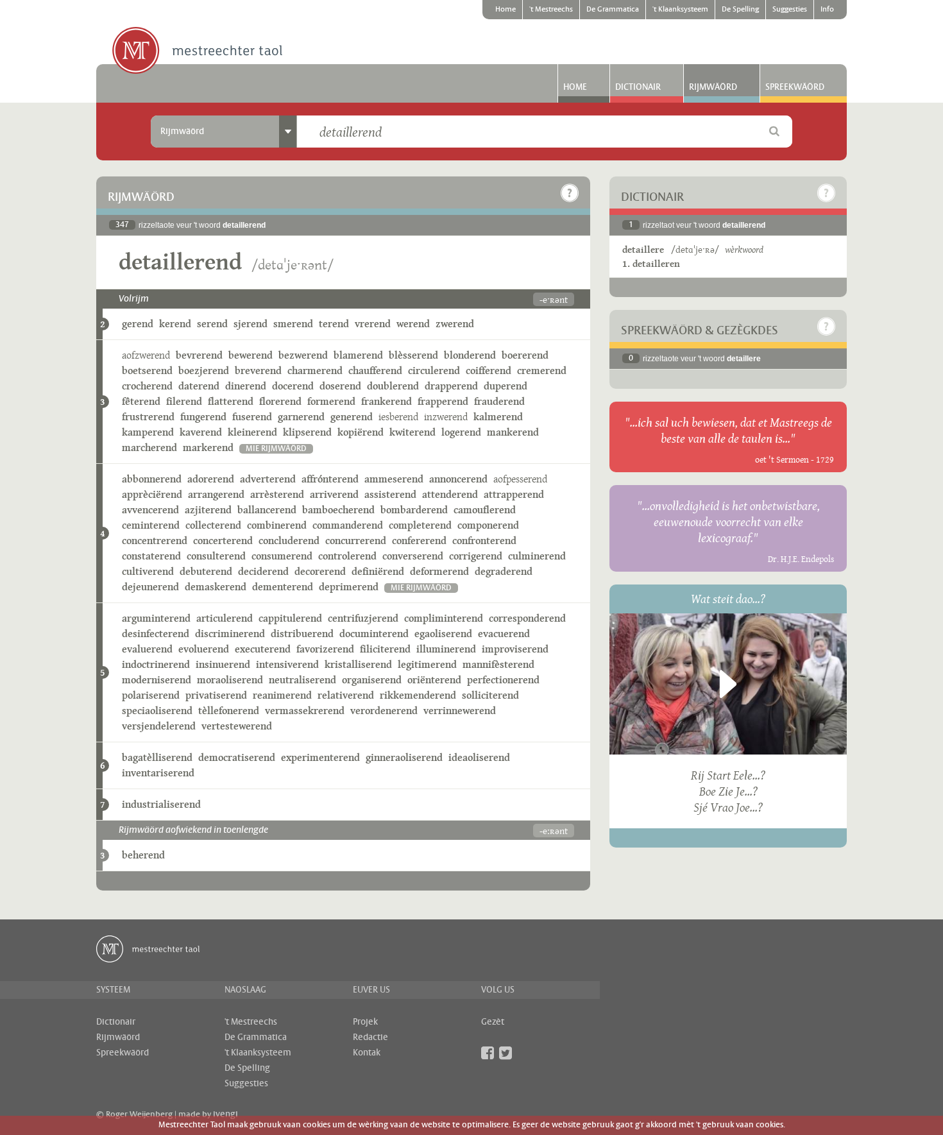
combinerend (277, 525)
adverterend (268, 479)
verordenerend (384, 710)
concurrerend (355, 540)
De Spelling (740, 9)
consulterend (216, 556)
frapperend (443, 401)
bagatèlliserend (157, 757)
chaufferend (375, 370)
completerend (420, 525)
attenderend (450, 494)
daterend (198, 386)
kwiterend (412, 432)
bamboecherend (338, 509)
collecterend (213, 525)
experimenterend (320, 757)
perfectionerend (503, 679)
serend (212, 323)
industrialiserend (161, 804)
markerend (208, 447)
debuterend (206, 571)
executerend (263, 649)
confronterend (484, 540)
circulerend (434, 370)
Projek (365, 1022)
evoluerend (203, 649)
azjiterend (208, 509)
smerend (293, 323)
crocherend (147, 386)
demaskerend (215, 586)
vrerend (373, 323)
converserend (412, 556)
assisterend (390, 494)
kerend (175, 323)
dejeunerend (150, 586)
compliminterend (443, 618)
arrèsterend (277, 494)
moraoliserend (230, 679)
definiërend (378, 571)
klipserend (307, 432)
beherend (143, 855)
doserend (340, 386)
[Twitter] (505, 1052)
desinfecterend (155, 633)
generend (351, 416)
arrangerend (216, 494)
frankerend (386, 401)
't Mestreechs (551, 9)
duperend (505, 386)
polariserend (151, 695)
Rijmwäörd (713, 87)
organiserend (372, 679)
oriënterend (434, 679)
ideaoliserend (479, 757)
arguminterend (156, 618)
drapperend (451, 386)
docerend (293, 386)
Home (505, 9)
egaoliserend (443, 633)
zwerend (455, 323)
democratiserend (236, 757)
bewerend (250, 355)
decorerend (320, 571)
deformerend (439, 571)
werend (413, 323)
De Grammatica (612, 9)
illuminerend (446, 649)
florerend (280, 401)
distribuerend (302, 633)
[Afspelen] (728, 683)
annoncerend (458, 479)
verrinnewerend (459, 710)
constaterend (151, 556)
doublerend (393, 386)
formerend (331, 401)
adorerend (210, 479)
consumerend (281, 556)
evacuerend (504, 633)
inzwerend (446, 416)
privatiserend (216, 695)
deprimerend (348, 586)
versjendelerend (159, 726)
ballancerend (266, 509)
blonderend (470, 355)
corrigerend (475, 556)
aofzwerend (146, 355)
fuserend (252, 416)
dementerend (282, 586)
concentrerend (154, 540)
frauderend (499, 401)
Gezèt (492, 1022)
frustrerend (148, 416)
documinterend (374, 633)
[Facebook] (487, 1052)
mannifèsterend (498, 664)
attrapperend (514, 494)
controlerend (347, 556)
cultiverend (148, 571)
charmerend (315, 370)
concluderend (289, 540)
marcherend (149, 447)
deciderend (263, 571)
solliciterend (490, 695)
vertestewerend (236, 726)
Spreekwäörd (794, 87)
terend (334, 323)
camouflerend (485, 509)
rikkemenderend (418, 695)
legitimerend (427, 664)
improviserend (515, 649)
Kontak (366, 1053)
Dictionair (638, 87)
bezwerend (303, 355)
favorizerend (325, 649)
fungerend (203, 416)
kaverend (201, 432)
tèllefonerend (228, 710)
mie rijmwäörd (276, 449)
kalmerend (498, 416)
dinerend (245, 386)
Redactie (370, 1037)
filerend (184, 401)
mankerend (513, 432)
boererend (525, 355)
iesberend (398, 416)
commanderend (347, 525)
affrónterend (330, 479)
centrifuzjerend (363, 618)
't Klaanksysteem (680, 9)
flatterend (230, 401)
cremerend (541, 370)
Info (827, 9)
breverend (258, 370)
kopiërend (360, 432)
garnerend (301, 416)
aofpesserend (520, 479)
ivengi (225, 1114)
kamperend (148, 432)
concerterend (223, 540)
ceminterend (151, 525)
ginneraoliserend (404, 757)
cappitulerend (290, 618)
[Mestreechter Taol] (197, 51)
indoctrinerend (156, 664)
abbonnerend (152, 479)
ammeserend (393, 479)
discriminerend (230, 633)
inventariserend (158, 772)
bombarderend (414, 509)
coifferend (488, 370)
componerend (488, 525)
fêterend (141, 401)
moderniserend (156, 679)
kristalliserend (358, 664)
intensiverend (287, 664)
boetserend (147, 370)
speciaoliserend (157, 710)
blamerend (358, 355)
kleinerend (252, 432)
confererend (419, 540)
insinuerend (223, 664)
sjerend (251, 323)
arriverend (334, 494)
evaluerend (147, 649)
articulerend (224, 618)
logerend (461, 432)
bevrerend (199, 355)
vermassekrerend (304, 710)
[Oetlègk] (570, 193)
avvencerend (150, 509)
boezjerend (203, 370)
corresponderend (527, 618)
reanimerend (282, 695)
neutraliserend (302, 679)
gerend (137, 323)
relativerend (346, 695)
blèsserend (413, 355)
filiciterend (385, 649)
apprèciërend (152, 494)
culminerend (537, 556)
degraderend (503, 571)
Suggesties (789, 9)
